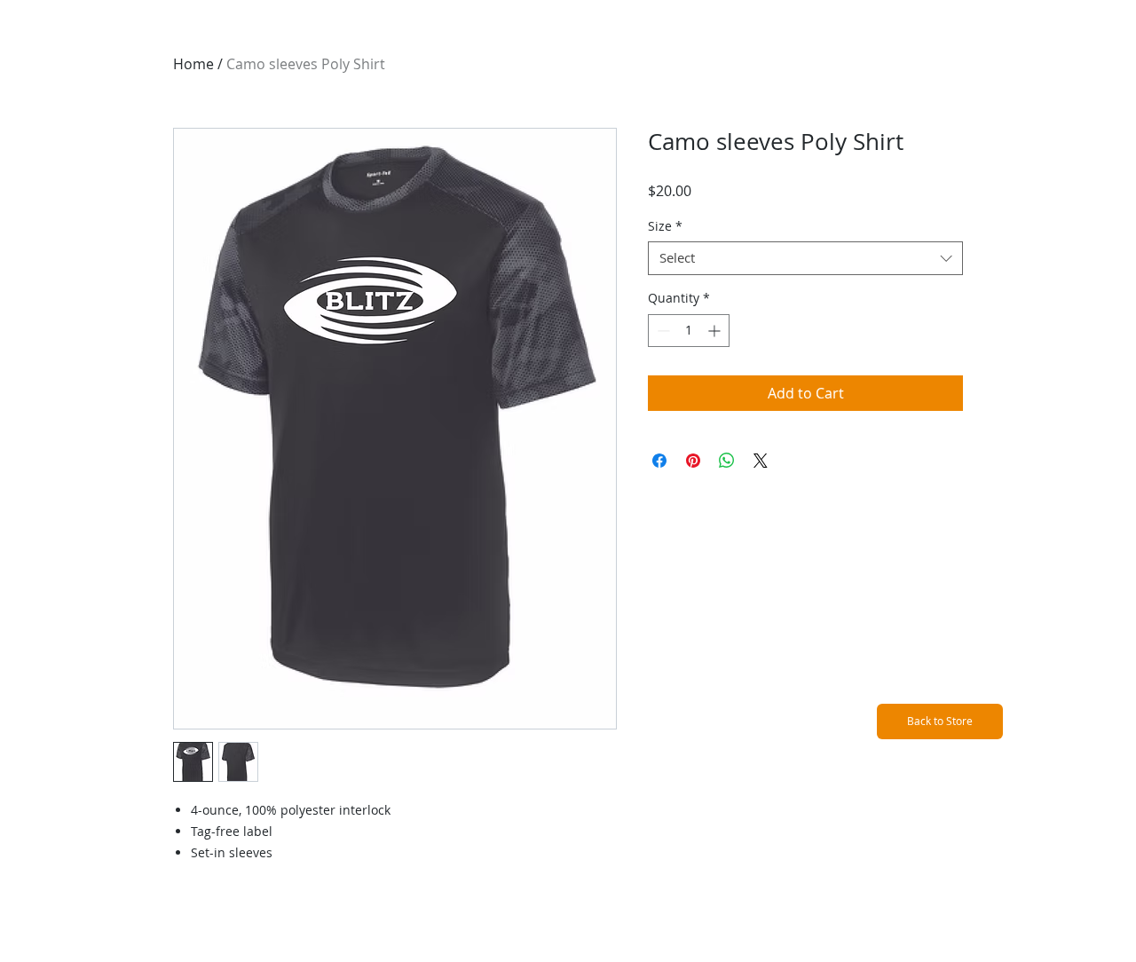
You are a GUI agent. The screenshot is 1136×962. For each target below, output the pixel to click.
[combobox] (805, 258)
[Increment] (716, 330)
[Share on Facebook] (659, 460)
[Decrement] (662, 330)
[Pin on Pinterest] (693, 460)
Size (665, 226)
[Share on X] (760, 460)
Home (193, 64)
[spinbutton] (689, 330)
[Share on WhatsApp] (727, 460)
